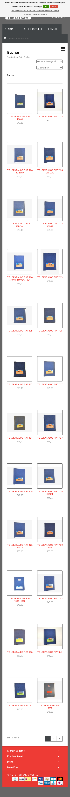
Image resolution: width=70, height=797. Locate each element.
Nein (54, 7)
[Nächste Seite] (59, 738)
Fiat (20, 57)
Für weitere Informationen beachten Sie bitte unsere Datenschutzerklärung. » (35, 12)
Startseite (11, 29)
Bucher (27, 57)
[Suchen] (5, 38)
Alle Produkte (33, 29)
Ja (46, 7)
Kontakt (53, 29)
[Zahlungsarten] (15, 778)
